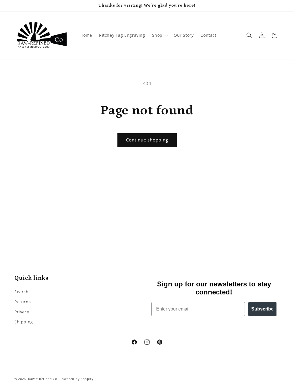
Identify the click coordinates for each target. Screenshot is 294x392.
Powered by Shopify (76, 379)
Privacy (21, 312)
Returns (22, 301)
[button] (159, 35)
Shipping (23, 322)
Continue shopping (147, 140)
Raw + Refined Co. (43, 379)
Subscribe (262, 308)
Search (21, 291)
